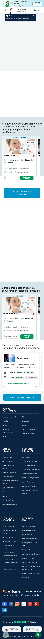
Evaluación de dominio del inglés (10, 568)
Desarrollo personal (9, 417)
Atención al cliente (32, 595)
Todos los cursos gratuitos (31, 469)
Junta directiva (7, 461)
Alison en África (7, 500)
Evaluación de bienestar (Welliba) (10, 554)
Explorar (2, 10)
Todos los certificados (29, 461)
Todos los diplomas (29, 465)
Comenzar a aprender (27, 178)
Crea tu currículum (8, 526)
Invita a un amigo (28, 558)
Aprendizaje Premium (29, 486)
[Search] (4, 8)
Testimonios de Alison (30, 474)
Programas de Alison (9, 504)
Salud (24, 425)
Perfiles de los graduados (31, 478)
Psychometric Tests (9, 541)
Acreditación (26, 457)
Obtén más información (18, 384)
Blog (4, 492)
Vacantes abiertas (8, 476)
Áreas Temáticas (28, 482)
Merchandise (26, 578)
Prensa (4, 496)
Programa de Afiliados (29, 530)
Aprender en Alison (8, 488)
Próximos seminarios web (31, 573)
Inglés (4, 436)
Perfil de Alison (27, 534)
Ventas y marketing (29, 429)
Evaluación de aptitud (9, 547)
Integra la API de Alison (30, 550)
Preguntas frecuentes (33, 591)
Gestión (5, 421)
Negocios (25, 421)
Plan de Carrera (7, 537)
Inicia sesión (36, 10)
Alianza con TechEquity (30, 562)
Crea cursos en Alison (29, 539)
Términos (17, 636)
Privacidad (10, 636)
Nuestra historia (7, 457)
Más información (11, 178)
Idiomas (5, 425)
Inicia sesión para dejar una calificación (22, 192)
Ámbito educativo (28, 433)
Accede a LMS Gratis (29, 526)
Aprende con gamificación (31, 554)
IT (23, 417)
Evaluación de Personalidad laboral (11, 561)
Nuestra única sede (9, 472)
